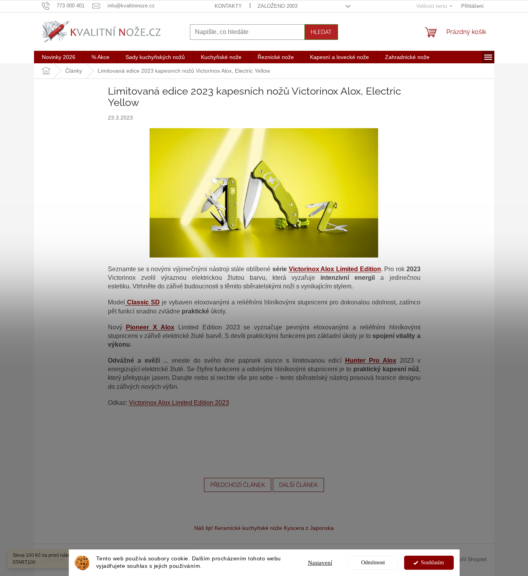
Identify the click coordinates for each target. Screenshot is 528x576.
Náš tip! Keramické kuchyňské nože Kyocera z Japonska (264, 528)
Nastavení (320, 563)
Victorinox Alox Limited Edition (335, 269)
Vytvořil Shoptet (467, 559)
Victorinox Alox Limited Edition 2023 (179, 402)
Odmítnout (373, 562)
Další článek (298, 485)
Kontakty (228, 6)
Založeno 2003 (277, 6)
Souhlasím (432, 562)
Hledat (321, 32)
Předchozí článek (237, 485)
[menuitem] (58, 57)
